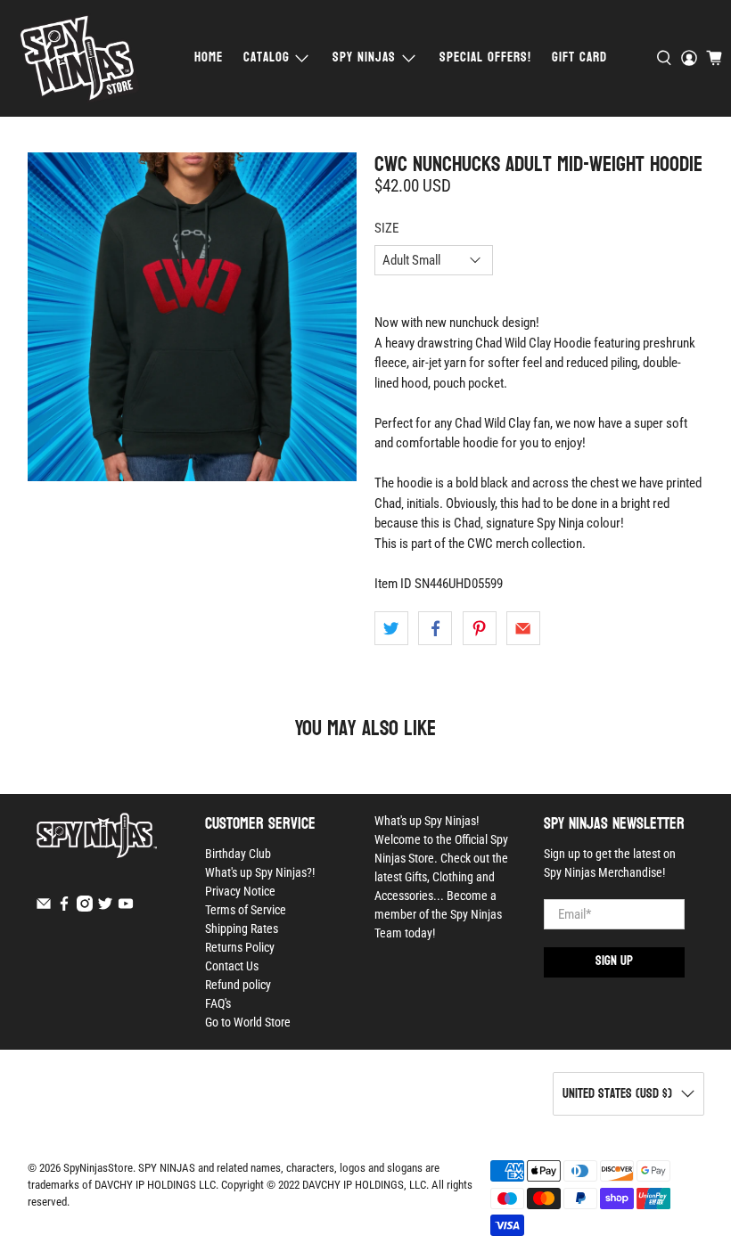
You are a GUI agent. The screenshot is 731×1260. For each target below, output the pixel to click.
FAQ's (218, 1003)
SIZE (386, 228)
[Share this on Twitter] (391, 628)
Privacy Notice (240, 891)
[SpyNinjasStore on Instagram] (85, 907)
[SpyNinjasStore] (79, 58)
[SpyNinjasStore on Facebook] (64, 907)
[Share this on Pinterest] (480, 628)
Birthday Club (238, 854)
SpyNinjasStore (98, 1167)
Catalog (266, 57)
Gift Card (579, 57)
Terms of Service (245, 910)
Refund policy (238, 985)
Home (208, 57)
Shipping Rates (241, 928)
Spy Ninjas (364, 57)
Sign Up (614, 961)
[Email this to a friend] (523, 628)
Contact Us (232, 966)
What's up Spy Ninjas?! (260, 872)
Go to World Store (248, 1022)
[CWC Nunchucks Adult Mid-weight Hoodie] (192, 317)
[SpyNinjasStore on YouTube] (126, 907)
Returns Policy (240, 947)
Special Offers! (485, 57)
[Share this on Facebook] (435, 628)
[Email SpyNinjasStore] (44, 907)
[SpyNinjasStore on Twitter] (105, 907)
